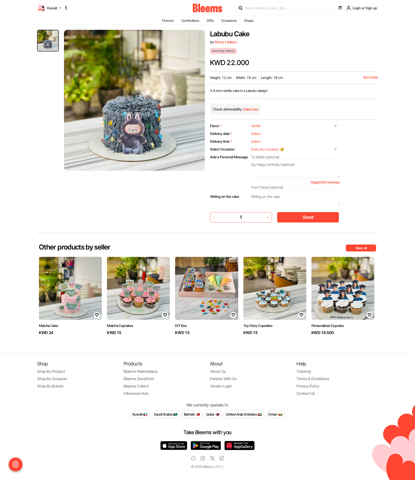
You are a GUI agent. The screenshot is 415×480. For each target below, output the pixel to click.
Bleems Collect (136, 386)
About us (218, 371)
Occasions (229, 20)
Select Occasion (222, 149)
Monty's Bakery (226, 42)
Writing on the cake (224, 196)
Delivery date (221, 133)
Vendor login (221, 386)
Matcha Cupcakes (120, 325)
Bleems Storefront (139, 378)
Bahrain (190, 414)
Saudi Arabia (163, 414)
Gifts (210, 20)
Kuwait (137, 414)
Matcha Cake (48, 325)
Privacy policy (308, 386)
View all (361, 248)
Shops (249, 20)
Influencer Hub (136, 393)
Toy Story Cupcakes (258, 325)
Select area (251, 109)
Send (308, 217)
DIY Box (181, 325)
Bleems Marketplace (141, 371)
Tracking (304, 371)
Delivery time (221, 141)
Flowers (168, 20)
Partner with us (223, 378)
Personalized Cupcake (327, 325)
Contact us (306, 393)
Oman (273, 414)
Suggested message (325, 182)
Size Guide (370, 77)
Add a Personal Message (229, 157)
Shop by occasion (52, 378)
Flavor (216, 126)
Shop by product (51, 371)
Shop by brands (50, 386)
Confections (190, 20)
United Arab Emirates (242, 414)
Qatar (210, 414)
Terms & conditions (313, 378)
